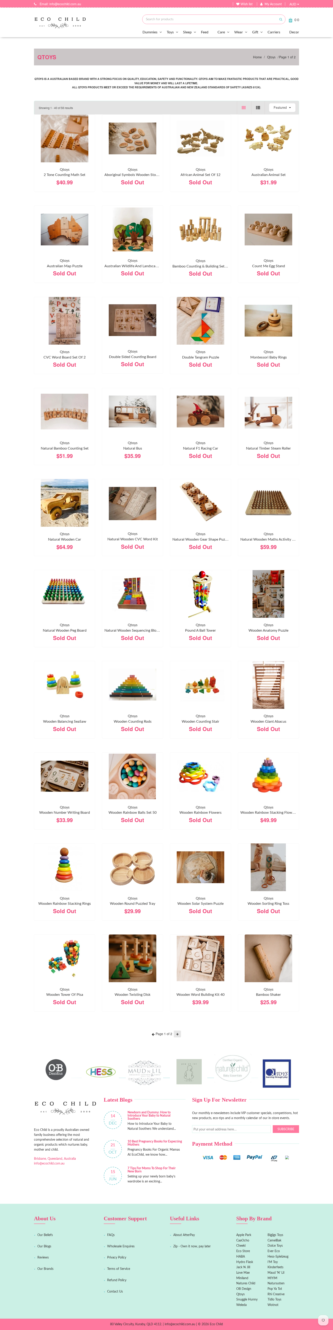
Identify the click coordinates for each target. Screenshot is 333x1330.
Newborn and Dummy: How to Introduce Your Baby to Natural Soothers (149, 1115)
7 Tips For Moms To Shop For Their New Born (152, 1170)
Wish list (247, 4)
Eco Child (216, 1324)
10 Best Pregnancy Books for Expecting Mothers (155, 1143)
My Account (273, 4)
